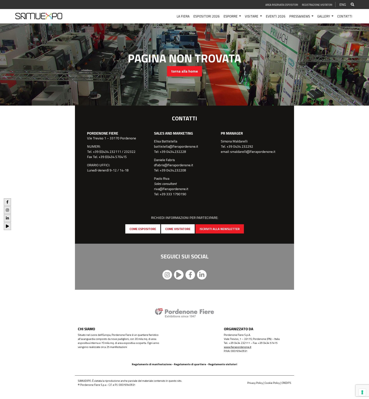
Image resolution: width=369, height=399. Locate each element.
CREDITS (286, 383)
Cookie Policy (272, 383)
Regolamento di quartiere (190, 364)
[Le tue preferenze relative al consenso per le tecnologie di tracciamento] (362, 392)
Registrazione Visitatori (317, 5)
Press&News (300, 16)
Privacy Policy (255, 383)
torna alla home (184, 71)
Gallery (324, 16)
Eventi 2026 (275, 16)
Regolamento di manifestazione (152, 364)
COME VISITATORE (177, 229)
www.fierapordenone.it (237, 347)
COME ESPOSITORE (143, 229)
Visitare (252, 16)
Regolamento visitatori (222, 364)
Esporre (231, 16)
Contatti (344, 16)
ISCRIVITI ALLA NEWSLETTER (220, 229)
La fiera (183, 16)
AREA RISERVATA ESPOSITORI (281, 5)
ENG (342, 4)
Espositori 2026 (206, 16)
